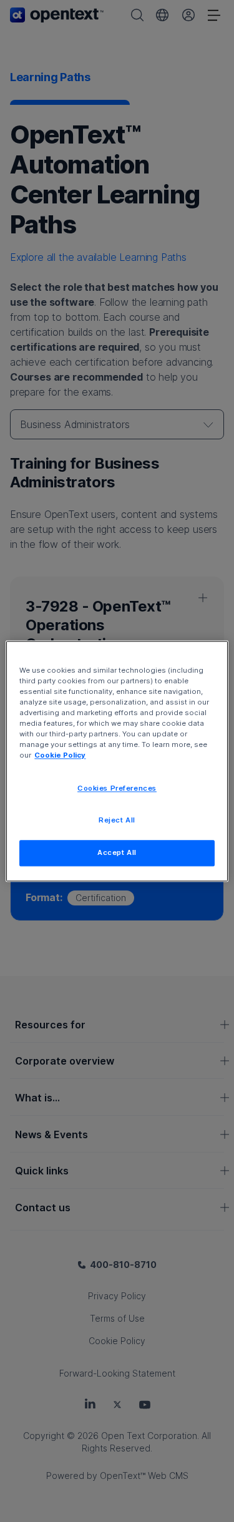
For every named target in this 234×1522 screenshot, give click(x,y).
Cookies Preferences (117, 788)
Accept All (117, 852)
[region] (117, 761)
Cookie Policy (59, 755)
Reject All (117, 820)
